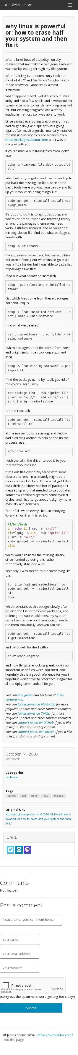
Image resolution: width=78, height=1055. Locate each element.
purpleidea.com (17, 5)
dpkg (34, 796)
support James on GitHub (36, 722)
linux (46, 796)
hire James (25, 695)
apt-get (12, 796)
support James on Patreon (36, 731)
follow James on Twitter (34, 713)
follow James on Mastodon (36, 704)
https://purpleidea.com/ (55, 1035)
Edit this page (13, 1039)
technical (11, 777)
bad (23, 796)
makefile (58, 796)
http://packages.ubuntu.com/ (26, 139)
